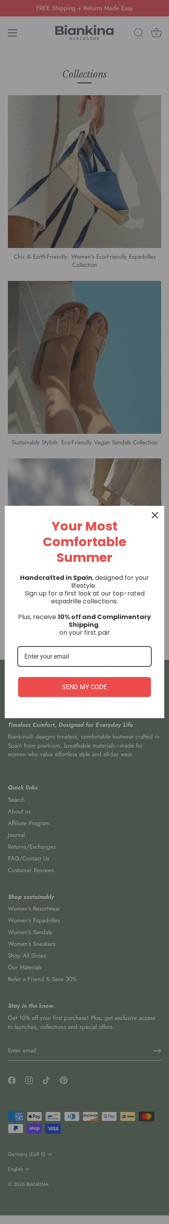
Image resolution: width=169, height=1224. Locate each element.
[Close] (154, 515)
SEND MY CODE (84, 687)
